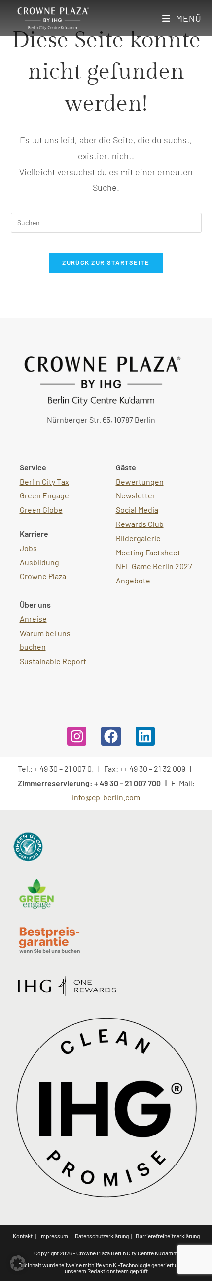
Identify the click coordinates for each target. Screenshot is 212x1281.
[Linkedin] (145, 736)
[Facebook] (110, 736)
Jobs (28, 548)
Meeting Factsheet (148, 552)
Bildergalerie (138, 538)
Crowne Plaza (43, 576)
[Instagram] (76, 736)
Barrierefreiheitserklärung (168, 1235)
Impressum (53, 1235)
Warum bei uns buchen (45, 640)
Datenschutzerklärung (102, 1235)
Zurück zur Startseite (105, 262)
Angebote (133, 580)
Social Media (137, 509)
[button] (17, 1263)
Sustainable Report (53, 661)
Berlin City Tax (44, 481)
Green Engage (44, 495)
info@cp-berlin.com (106, 797)
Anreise (33, 618)
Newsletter (135, 495)
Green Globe (41, 509)
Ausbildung (39, 562)
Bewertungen (140, 481)
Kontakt (23, 1235)
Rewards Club (140, 523)
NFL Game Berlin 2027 (154, 566)
